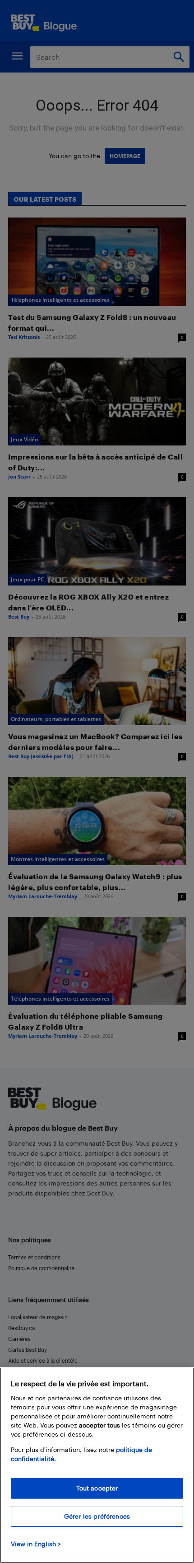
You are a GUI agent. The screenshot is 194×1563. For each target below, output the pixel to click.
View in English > (36, 1544)
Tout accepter (97, 1488)
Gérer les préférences (97, 1516)
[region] (97, 1465)
